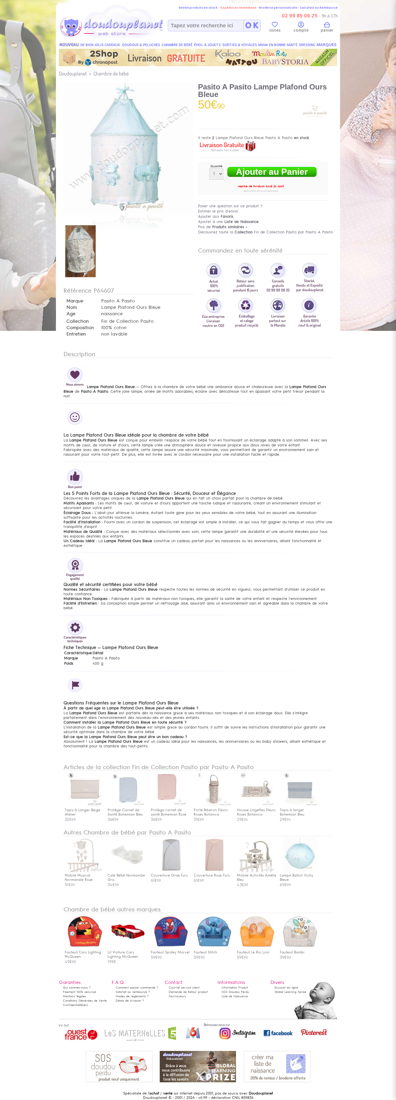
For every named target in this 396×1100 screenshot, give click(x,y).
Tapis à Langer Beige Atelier (82, 812)
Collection (77, 321)
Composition (80, 327)
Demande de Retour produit (188, 991)
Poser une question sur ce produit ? (230, 206)
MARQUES (327, 44)
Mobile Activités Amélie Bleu (256, 877)
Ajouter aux (215, 216)
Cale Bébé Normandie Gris (126, 877)
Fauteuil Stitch (205, 952)
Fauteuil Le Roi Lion (253, 952)
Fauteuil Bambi (292, 952)
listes (275, 30)
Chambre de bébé (111, 73)
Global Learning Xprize (290, 991)
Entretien (76, 334)
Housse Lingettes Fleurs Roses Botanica (256, 812)
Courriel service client (184, 987)
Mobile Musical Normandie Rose (78, 877)
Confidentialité (73, 1005)
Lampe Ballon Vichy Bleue (296, 877)
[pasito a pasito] (315, 123)
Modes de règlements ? (132, 996)
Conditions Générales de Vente (85, 1000)
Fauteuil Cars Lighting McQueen (83, 954)
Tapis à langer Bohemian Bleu (292, 812)
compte (300, 30)
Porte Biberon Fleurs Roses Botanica (211, 812)
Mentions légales (74, 996)
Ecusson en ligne (286, 987)
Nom (71, 307)
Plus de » (222, 227)
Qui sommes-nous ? (77, 987)
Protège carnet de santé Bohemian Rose (168, 812)
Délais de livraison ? (130, 1000)
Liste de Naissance (234, 996)
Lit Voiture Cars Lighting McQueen (123, 954)
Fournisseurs (177, 996)
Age (70, 313)
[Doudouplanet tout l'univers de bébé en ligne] (123, 37)
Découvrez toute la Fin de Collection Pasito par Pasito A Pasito (265, 232)
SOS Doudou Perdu (235, 991)
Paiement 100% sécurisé (79, 991)
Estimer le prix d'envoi (218, 211)
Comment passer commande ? (137, 987)
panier (327, 30)
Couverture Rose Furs (212, 875)
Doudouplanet (73, 73)
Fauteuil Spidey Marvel (170, 952)
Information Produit (234, 987)
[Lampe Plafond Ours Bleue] (80, 278)
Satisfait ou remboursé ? (133, 991)
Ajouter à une (228, 221)
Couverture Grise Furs (169, 875)
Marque (74, 301)
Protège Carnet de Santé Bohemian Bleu (125, 812)
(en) (85, 1005)
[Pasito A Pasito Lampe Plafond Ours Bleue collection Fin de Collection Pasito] (128, 212)
